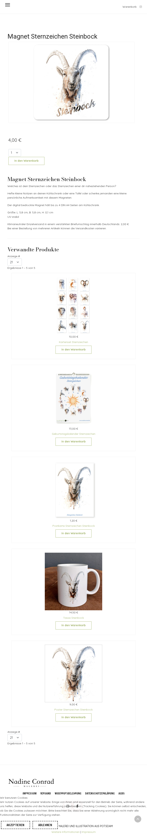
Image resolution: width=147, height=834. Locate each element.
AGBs (121, 793)
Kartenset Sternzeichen (73, 342)
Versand (45, 793)
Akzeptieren (15, 825)
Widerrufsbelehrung (68, 793)
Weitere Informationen (65, 832)
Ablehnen (45, 825)
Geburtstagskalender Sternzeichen (73, 434)
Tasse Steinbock (73, 617)
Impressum (30, 793)
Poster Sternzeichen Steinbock (73, 709)
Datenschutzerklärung (100, 793)
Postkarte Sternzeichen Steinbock (73, 526)
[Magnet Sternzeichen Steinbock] (71, 82)
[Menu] (7, 5)
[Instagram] (141, 6)
